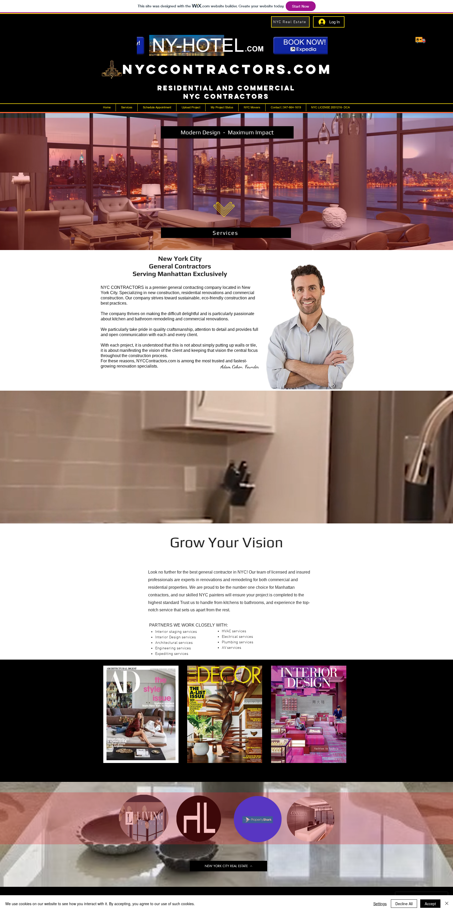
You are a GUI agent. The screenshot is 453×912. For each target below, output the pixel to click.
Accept (430, 903)
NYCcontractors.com (227, 69)
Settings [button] (380, 903)
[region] (219, 160)
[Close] (447, 903)
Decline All (404, 903)
